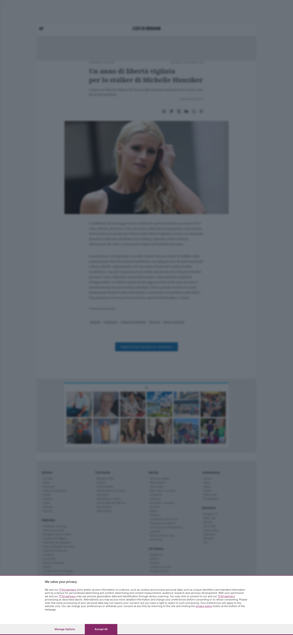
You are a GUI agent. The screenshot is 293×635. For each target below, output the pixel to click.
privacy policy (204, 606)
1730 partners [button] (67, 589)
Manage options (65, 629)
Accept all (101, 629)
